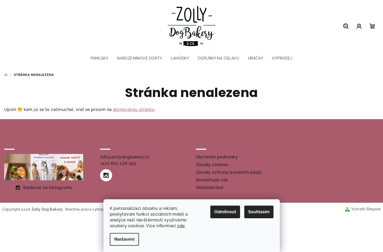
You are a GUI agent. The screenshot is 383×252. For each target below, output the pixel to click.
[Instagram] (106, 175)
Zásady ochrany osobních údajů (229, 172)
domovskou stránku (134, 109)
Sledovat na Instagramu (48, 187)
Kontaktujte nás (212, 179)
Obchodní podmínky (217, 156)
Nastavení (124, 239)
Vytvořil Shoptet (366, 209)
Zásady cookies (212, 164)
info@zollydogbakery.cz (125, 156)
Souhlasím (259, 211)
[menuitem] (99, 58)
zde (181, 225)
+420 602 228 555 (118, 163)
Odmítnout (225, 211)
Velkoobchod (209, 187)
